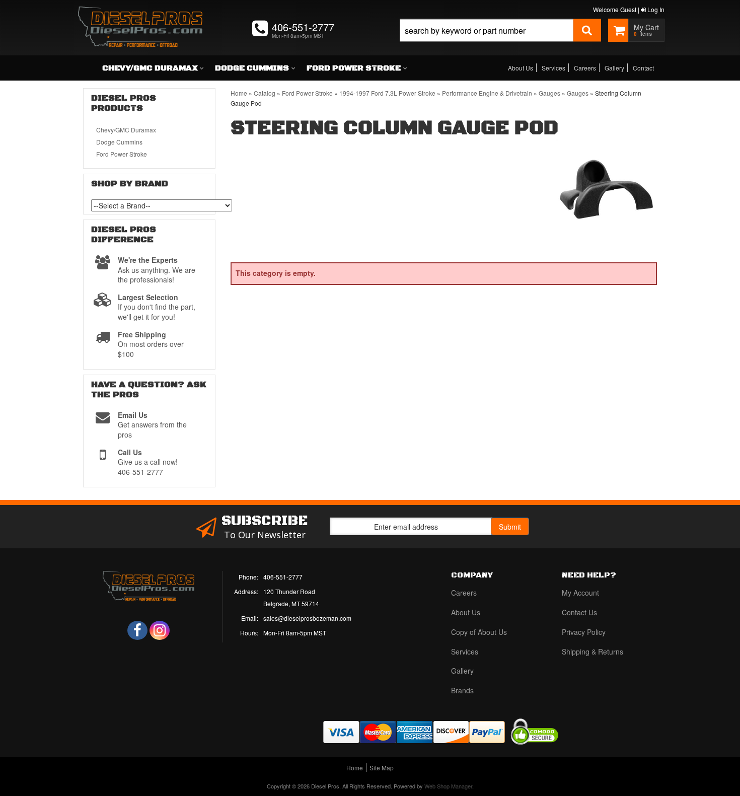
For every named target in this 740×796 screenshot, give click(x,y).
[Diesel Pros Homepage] (140, 18)
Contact (643, 67)
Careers (585, 67)
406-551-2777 (283, 576)
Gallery (614, 67)
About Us (520, 67)
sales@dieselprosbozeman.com (307, 618)
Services (553, 67)
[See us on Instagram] (160, 630)
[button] (500, 41)
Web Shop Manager (448, 786)
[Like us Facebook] (137, 630)
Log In (655, 9)
